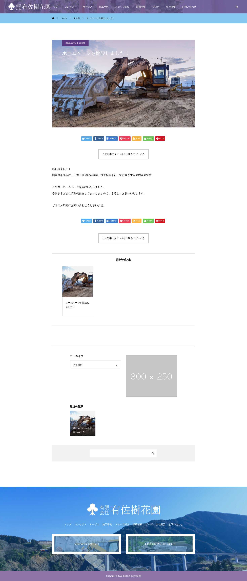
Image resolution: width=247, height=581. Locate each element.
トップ (54, 6)
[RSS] (237, 6)
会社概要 (170, 6)
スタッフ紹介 (122, 6)
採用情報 (141, 6)
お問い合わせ (189, 6)
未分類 (82, 43)
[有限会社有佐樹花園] (29, 6)
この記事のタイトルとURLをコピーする (123, 154)
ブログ (155, 6)
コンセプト (70, 6)
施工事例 (104, 6)
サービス (87, 6)
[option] (77, 291)
